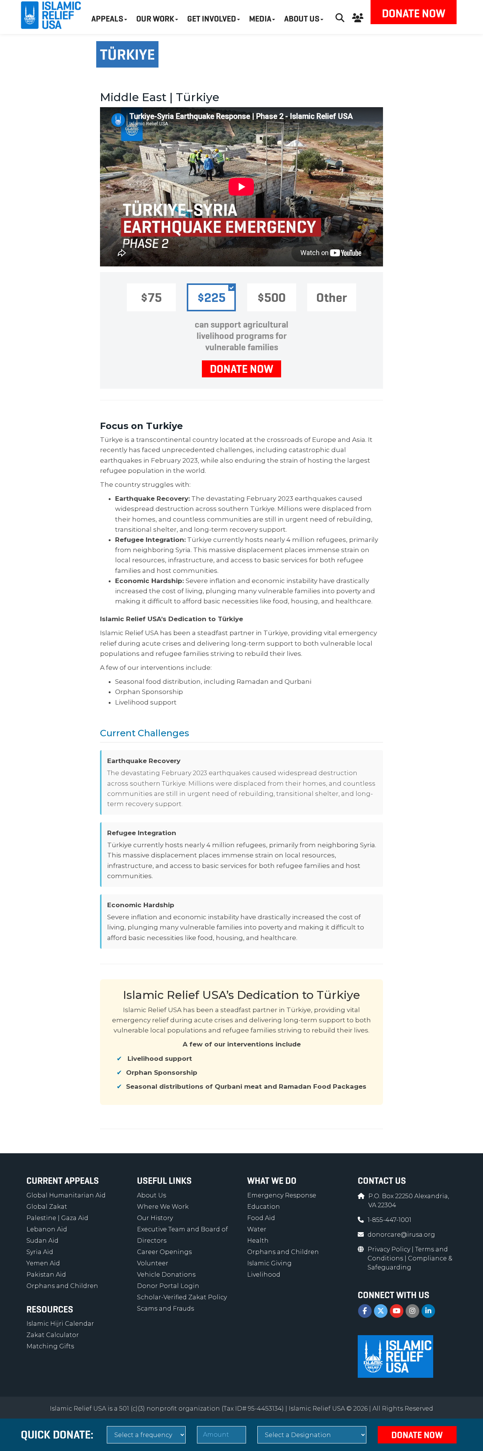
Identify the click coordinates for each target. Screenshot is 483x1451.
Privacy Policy (390, 1249)
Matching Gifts (50, 1346)
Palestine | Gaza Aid (57, 1218)
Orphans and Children (62, 1285)
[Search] (340, 17)
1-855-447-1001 (389, 1219)
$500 (271, 297)
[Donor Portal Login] (357, 17)
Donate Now (413, 13)
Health (258, 1240)
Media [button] (260, 19)
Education (263, 1206)
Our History (155, 1218)
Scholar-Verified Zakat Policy (182, 1297)
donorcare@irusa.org (401, 1234)
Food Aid (261, 1218)
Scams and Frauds (165, 1308)
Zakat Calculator (52, 1335)
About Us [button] (302, 19)
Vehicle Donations (166, 1274)
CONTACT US (382, 1180)
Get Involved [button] (211, 19)
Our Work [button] (155, 19)
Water (256, 1229)
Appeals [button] (107, 19)
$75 (151, 297)
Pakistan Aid (46, 1274)
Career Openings (164, 1252)
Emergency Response (281, 1195)
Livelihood (263, 1274)
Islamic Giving (269, 1263)
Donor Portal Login (168, 1285)
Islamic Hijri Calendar (60, 1323)
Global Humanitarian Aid (66, 1195)
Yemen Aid (43, 1263)
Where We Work (163, 1206)
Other (331, 297)
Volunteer (152, 1263)
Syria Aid (39, 1252)
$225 (211, 297)
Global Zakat (46, 1206)
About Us (151, 1195)
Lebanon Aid (46, 1229)
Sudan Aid (42, 1240)
